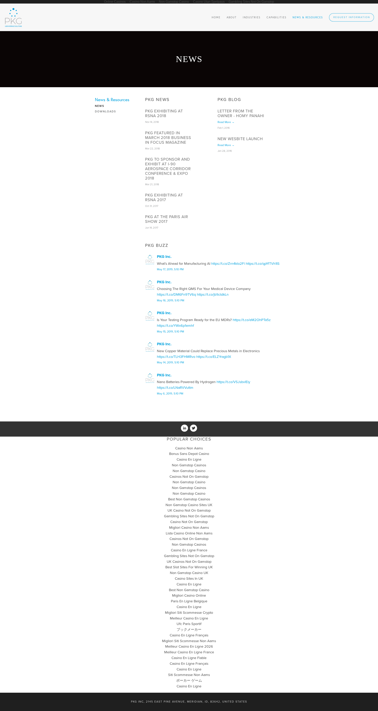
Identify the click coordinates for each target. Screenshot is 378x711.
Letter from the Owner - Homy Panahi (241, 113)
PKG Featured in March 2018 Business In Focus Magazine (168, 138)
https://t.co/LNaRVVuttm (175, 387)
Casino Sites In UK (189, 578)
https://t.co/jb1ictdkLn (213, 294)
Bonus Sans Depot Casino (189, 454)
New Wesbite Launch (240, 139)
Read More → (226, 122)
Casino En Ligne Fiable (189, 658)
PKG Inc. (164, 256)
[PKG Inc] (193, 428)
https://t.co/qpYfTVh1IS (263, 263)
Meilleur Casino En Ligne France (189, 652)
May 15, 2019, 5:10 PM (170, 331)
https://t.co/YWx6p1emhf (175, 325)
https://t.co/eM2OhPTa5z (252, 320)
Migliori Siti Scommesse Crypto (189, 612)
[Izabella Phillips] (184, 428)
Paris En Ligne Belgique (189, 601)
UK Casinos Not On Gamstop (189, 561)
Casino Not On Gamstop (189, 522)
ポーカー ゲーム (189, 680)
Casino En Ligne (189, 459)
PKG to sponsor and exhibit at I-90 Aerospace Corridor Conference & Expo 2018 (168, 169)
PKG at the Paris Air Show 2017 (166, 219)
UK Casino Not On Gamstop (189, 510)
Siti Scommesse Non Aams (189, 675)
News (99, 106)
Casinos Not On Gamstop (189, 476)
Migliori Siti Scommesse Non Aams (189, 641)
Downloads (105, 111)
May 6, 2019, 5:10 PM (170, 393)
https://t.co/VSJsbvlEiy (233, 382)
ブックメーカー (189, 629)
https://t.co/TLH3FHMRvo (176, 357)
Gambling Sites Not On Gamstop (189, 516)
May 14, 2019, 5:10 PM (170, 362)
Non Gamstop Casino (189, 471)
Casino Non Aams (189, 448)
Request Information (351, 17)
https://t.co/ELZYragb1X (213, 357)
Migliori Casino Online (189, 595)
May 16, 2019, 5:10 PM (170, 300)
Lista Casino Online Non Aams (189, 533)
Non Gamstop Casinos (189, 465)
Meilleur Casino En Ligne (189, 618)
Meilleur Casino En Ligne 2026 (189, 646)
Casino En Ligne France (189, 550)
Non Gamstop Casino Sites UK (189, 505)
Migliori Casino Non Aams (189, 527)
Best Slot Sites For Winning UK (189, 567)
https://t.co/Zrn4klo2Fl (228, 263)
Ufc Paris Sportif (189, 624)
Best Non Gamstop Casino (189, 590)
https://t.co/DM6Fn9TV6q (176, 294)
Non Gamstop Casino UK (189, 573)
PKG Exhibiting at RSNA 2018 (164, 113)
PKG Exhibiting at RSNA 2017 (164, 197)
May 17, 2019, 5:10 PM (170, 269)
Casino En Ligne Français (189, 635)
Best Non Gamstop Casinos (189, 499)
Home (216, 17)
